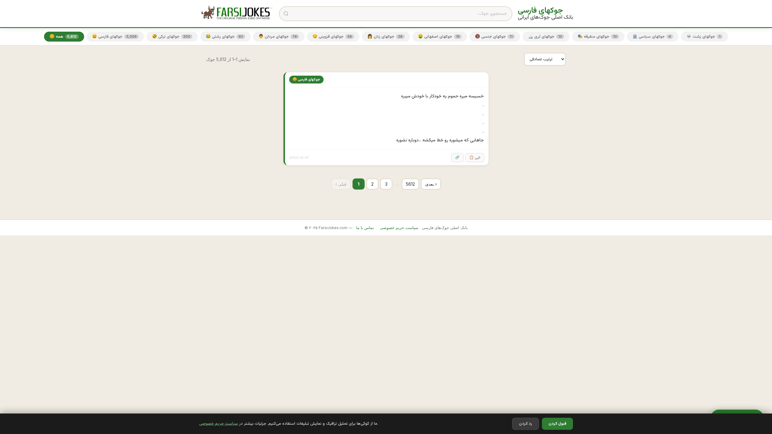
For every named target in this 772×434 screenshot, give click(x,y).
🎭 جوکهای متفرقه (597, 36)
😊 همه (63, 36)
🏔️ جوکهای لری (545, 36)
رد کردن (525, 424)
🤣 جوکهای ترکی (171, 36)
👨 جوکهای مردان (277, 36)
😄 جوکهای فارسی (114, 36)
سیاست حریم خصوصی (218, 423)
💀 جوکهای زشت (703, 36)
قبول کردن (557, 424)
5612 (410, 184)
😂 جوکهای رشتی (224, 36)
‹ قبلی (340, 184)
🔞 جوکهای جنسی (494, 36)
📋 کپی (474, 157)
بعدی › (431, 184)
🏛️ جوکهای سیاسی (651, 36)
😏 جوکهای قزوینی (332, 36)
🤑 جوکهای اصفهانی (439, 36)
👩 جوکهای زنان (385, 36)
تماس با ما (365, 227)
